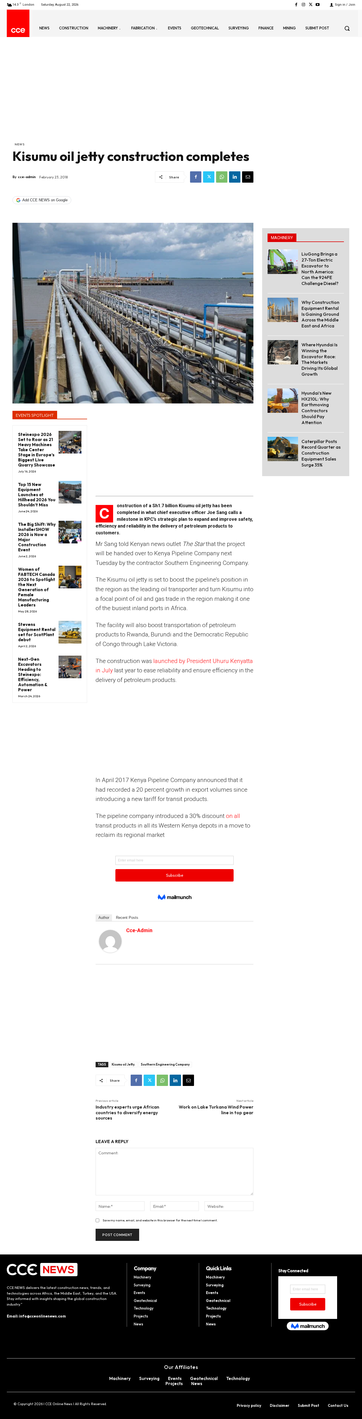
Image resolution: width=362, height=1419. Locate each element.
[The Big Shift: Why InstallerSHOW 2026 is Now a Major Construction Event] (70, 532)
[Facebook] (296, 4)
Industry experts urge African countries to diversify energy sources (127, 1112)
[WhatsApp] (221, 177)
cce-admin (27, 177)
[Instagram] (303, 4)
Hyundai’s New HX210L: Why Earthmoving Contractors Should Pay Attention (316, 407)
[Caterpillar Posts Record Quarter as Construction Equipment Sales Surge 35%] (283, 449)
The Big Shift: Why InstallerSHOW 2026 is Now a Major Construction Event (37, 537)
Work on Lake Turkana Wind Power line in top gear (216, 1109)
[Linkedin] (234, 177)
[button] (347, 28)
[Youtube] (317, 4)
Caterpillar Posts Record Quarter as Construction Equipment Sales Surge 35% (321, 453)
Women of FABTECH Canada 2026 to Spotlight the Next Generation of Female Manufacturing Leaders (36, 587)
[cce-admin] (110, 941)
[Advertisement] (132, 99)
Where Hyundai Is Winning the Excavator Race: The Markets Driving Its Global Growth (319, 359)
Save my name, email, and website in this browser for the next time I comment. (160, 1220)
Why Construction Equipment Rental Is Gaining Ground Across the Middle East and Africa (320, 314)
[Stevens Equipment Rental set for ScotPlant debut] (70, 632)
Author (103, 917)
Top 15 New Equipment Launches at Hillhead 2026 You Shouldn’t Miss (36, 494)
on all (233, 816)
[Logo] (18, 30)
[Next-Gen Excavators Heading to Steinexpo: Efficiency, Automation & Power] (70, 667)
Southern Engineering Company (165, 1064)
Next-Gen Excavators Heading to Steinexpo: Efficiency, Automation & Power (33, 674)
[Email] (247, 177)
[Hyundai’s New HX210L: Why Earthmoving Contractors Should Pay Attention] (283, 400)
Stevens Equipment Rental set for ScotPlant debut (36, 632)
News (20, 144)
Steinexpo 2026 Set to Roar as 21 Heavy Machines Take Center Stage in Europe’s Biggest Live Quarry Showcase (36, 450)
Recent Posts (127, 917)
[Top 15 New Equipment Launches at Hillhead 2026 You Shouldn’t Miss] (70, 492)
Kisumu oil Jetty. (123, 1064)
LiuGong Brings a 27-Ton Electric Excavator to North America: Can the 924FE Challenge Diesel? (320, 268)
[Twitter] (310, 4)
